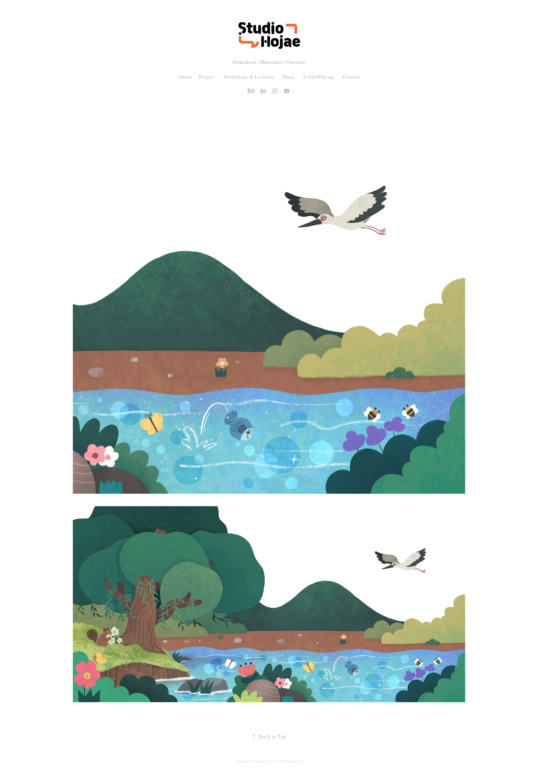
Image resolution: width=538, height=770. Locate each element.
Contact (351, 76)
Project (206, 76)
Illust (288, 76)
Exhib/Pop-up (318, 76)
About (185, 76)
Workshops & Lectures (248, 76)
